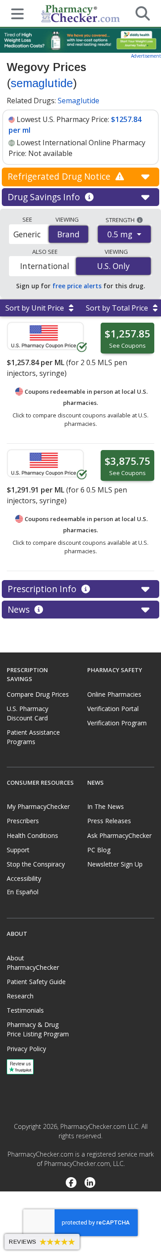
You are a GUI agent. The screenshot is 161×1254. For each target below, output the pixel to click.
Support (18, 850)
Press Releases (109, 820)
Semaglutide (78, 100)
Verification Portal (113, 708)
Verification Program (117, 723)
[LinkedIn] (90, 1183)
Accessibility (24, 878)
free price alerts (77, 286)
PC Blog (98, 850)
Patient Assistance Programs (33, 737)
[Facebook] (70, 1183)
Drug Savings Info (45, 197)
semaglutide (42, 83)
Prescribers (23, 820)
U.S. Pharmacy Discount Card (27, 713)
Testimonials (25, 1010)
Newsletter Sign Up (115, 864)
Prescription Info (43, 589)
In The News (105, 806)
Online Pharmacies (114, 694)
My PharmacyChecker (38, 806)
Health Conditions (32, 835)
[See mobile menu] (14, 13)
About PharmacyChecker (33, 963)
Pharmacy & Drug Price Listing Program (38, 1029)
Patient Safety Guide (36, 981)
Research (20, 996)
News (20, 609)
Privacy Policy (26, 1048)
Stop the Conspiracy (36, 864)
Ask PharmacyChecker (119, 835)
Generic (27, 234)
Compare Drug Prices (38, 694)
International (44, 266)
